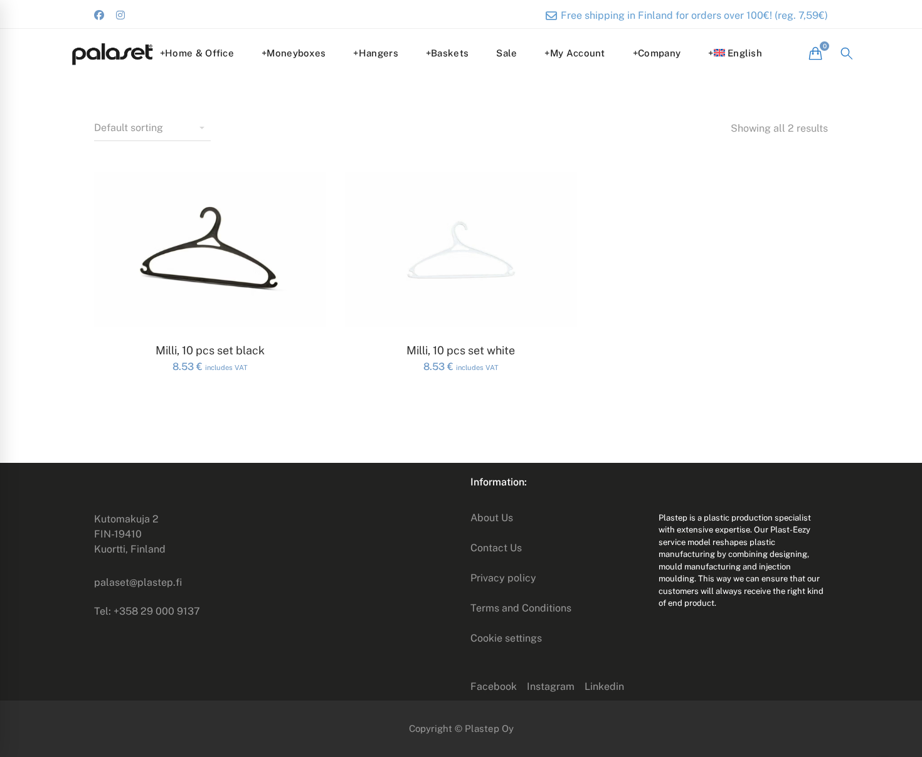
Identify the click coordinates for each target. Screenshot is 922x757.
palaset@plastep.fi (138, 582)
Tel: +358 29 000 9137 (147, 611)
